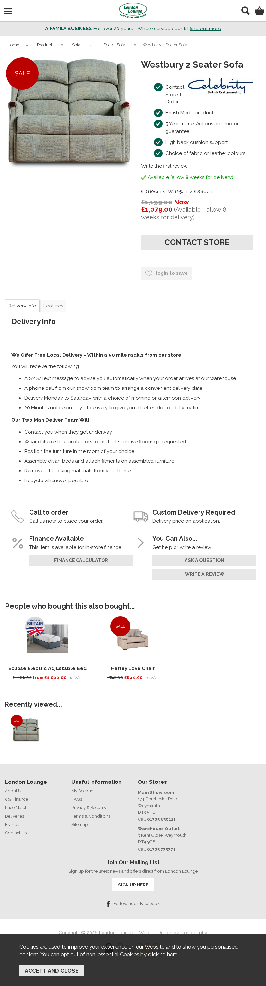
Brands (12, 824)
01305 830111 (161, 819)
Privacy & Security (88, 807)
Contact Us (16, 832)
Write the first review (164, 166)
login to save (171, 273)
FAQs (76, 799)
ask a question (204, 560)
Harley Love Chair (133, 668)
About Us (14, 790)
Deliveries (14, 815)
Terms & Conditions (90, 815)
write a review (204, 574)
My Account (83, 790)
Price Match (16, 807)
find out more (205, 28)
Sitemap (79, 824)
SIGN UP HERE (133, 884)
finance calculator (81, 560)
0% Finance (16, 799)
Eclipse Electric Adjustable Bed (47, 668)
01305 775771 (161, 849)
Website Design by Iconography (173, 932)
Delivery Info (22, 306)
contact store (197, 242)
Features (53, 306)
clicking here (162, 954)
